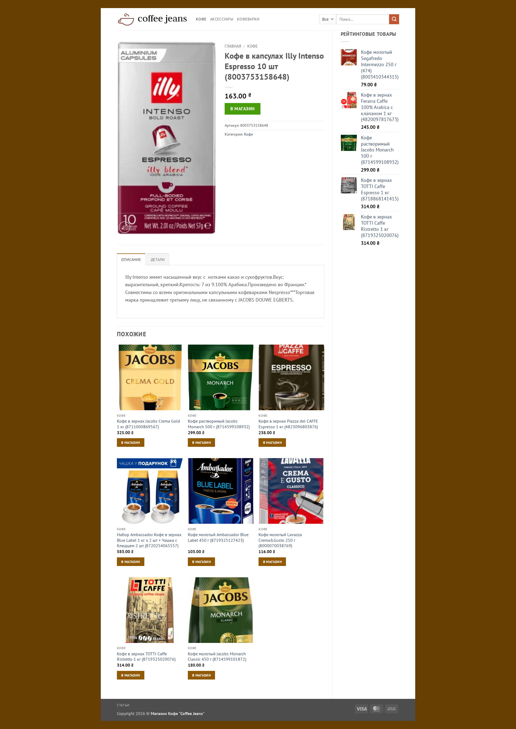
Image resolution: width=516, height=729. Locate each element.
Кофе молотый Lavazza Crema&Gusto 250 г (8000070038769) (280, 540)
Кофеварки (248, 19)
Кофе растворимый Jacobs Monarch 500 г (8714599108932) (219, 423)
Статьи (123, 705)
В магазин (242, 109)
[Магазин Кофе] (152, 19)
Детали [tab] (158, 259)
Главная (233, 46)
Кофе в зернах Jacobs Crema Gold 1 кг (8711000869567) (148, 423)
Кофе (201, 19)
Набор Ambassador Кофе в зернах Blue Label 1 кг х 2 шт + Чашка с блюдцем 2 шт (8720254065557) (149, 540)
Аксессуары (221, 19)
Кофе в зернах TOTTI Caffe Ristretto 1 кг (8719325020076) (146, 656)
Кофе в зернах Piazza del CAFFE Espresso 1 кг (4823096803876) (288, 423)
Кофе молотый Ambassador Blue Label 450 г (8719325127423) (218, 537)
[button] (124, 227)
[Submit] (394, 19)
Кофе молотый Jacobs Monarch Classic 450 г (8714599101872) (217, 656)
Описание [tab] (131, 259)
